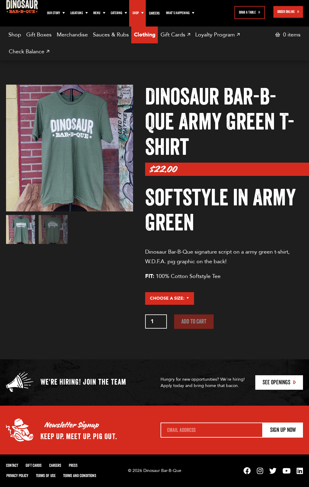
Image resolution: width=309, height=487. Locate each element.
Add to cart (193, 322)
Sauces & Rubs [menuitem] (111, 35)
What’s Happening (178, 13)
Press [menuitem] (73, 465)
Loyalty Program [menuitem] (215, 35)
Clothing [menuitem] (144, 35)
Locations (76, 13)
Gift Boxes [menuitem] (39, 35)
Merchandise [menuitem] (72, 35)
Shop (135, 13)
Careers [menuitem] (154, 13)
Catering (116, 13)
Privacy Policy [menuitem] (17, 476)
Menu (96, 13)
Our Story (53, 13)
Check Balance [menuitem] (27, 51)
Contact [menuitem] (12, 465)
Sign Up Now (283, 430)
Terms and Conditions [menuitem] (79, 476)
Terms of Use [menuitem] (46, 476)
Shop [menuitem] (14, 35)
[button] (63, 13)
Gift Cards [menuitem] (174, 35)
